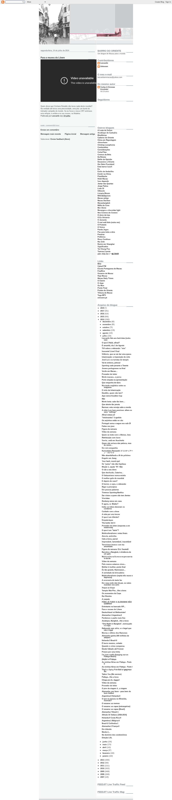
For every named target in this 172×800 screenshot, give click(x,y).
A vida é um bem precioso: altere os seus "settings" (117, 411)
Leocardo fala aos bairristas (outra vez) (116, 339)
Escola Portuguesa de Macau (110, 269)
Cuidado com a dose (110, 511)
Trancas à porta (104, 251)
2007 (102, 777)
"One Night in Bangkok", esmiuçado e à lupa (117, 625)
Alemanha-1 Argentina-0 (112, 615)
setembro (107, 330)
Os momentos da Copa (111, 593)
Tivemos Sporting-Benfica (112, 493)
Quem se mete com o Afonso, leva (116, 435)
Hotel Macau (103, 179)
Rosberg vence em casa (112, 501)
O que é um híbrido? (110, 517)
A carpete (106, 599)
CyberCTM (102, 266)
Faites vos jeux (108, 426)
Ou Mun (101, 286)
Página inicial (70, 134)
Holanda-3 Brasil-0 (109, 640)
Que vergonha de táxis (111, 383)
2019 (102, 308)
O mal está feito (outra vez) (109, 222)
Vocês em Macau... (109, 371)
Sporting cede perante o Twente (115, 366)
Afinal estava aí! (108, 415)
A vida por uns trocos (111, 514)
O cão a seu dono (109, 470)
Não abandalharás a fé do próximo (116, 455)
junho (105, 742)
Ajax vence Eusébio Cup (112, 396)
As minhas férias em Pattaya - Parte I (117, 667)
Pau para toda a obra (106, 232)
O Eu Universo (104, 218)
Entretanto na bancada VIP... (113, 607)
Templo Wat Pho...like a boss (114, 591)
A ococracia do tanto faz (112, 580)
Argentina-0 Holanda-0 (111, 696)
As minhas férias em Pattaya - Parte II (116, 663)
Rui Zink (101, 242)
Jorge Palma (103, 186)
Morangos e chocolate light (109, 210)
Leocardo (104, 63)
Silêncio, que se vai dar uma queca (116, 354)
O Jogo (101, 283)
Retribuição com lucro (111, 438)
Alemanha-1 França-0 (110, 726)
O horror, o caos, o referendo (114, 484)
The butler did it (108, 523)
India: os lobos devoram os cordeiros (113, 508)
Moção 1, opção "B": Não (112, 467)
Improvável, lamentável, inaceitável (116, 542)
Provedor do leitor (109, 374)
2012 (102, 763)
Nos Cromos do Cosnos (107, 213)
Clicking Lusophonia (106, 145)
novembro (107, 324)
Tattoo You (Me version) (111, 674)
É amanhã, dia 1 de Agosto (113, 346)
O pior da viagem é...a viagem (114, 688)
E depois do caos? (109, 481)
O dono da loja (104, 215)
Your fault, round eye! (111, 461)
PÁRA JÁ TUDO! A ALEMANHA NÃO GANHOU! (117, 603)
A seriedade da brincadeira (113, 573)
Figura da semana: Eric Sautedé (115, 549)
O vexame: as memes (111, 703)
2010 (102, 768)
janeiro (106, 756)
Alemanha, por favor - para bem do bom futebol (116, 692)
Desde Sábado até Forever (113, 649)
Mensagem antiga (87, 134)
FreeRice (101, 271)
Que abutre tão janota (111, 404)
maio (105, 745)
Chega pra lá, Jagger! (111, 680)
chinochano (102, 142)
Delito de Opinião (105, 159)
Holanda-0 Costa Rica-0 (111, 718)
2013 (102, 760)
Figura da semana (109, 429)
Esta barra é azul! (105, 167)
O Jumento (102, 220)
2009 (102, 771)
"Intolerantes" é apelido (111, 418)
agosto (106, 333)
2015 (102, 317)
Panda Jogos (103, 230)
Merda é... (106, 732)
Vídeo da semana (109, 432)
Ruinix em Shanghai (106, 244)
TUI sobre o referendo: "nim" (114, 348)
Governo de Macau (105, 273)
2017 (102, 311)
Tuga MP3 (102, 295)
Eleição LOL (107, 738)
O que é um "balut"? (110, 530)
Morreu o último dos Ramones (114, 633)
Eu (99, 169)
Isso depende (103, 181)
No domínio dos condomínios (114, 735)
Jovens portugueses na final (113, 368)
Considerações (104, 150)
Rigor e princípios (109, 487)
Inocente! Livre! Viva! (110, 351)
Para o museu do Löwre (112, 609)
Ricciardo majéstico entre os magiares (114, 386)
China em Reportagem (107, 140)
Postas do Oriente (105, 290)
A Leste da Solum (105, 130)
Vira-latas (106, 498)
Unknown (104, 66)
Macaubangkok (104, 203)
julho (105, 336)
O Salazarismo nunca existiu (114, 475)
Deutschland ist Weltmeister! (114, 612)
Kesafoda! (104, 89)
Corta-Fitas (102, 152)
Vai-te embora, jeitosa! (111, 363)
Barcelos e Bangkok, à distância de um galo (116, 553)
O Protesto (102, 225)
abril (105, 747)
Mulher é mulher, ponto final (114, 567)
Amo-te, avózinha (109, 536)
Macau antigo (103, 198)
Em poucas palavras (110, 490)
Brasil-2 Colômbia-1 (110, 723)
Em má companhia (110, 448)
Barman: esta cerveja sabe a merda (116, 407)
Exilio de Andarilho (106, 172)
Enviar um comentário (50, 130)
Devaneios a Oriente (106, 162)
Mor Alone (102, 208)
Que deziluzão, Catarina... (112, 473)
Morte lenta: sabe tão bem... (113, 402)
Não (103, 399)
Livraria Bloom (104, 193)
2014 (102, 319)
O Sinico (101, 227)
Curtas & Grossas (107, 87)
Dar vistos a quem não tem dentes (116, 495)
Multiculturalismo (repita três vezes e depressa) (117, 576)
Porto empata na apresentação (114, 380)
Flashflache (102, 176)
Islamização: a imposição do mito (116, 357)
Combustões (103, 147)
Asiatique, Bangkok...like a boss (115, 621)
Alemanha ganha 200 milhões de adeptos (115, 636)
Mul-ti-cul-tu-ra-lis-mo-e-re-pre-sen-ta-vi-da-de (117, 557)
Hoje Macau (102, 276)
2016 (102, 314)
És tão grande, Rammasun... (114, 570)
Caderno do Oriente (106, 138)
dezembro (107, 322)
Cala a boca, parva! (110, 539)
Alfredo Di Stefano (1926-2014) (114, 715)
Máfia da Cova (103, 205)
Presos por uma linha (111, 652)
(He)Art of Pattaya (109, 659)
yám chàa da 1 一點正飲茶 (108, 254)
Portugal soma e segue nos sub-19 (116, 423)
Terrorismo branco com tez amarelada (113, 545)
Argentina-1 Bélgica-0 (111, 721)
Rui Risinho (107, 596)
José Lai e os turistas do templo (115, 360)
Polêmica (101, 237)
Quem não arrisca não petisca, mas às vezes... (116, 444)
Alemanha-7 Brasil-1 (110, 712)
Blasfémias (102, 135)
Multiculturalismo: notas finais (114, 533)
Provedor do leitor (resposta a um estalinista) (116, 526)
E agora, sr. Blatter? (110, 504)
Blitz (99, 264)
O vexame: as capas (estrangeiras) (116, 706)
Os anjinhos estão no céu (112, 420)
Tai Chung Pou (104, 249)
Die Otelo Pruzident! (106, 164)
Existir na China (104, 174)
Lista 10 (101, 188)
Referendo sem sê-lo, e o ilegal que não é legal (116, 629)
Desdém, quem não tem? (112, 393)
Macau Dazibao (104, 201)
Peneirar (101, 234)
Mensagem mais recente (51, 134)
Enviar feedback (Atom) (60, 139)
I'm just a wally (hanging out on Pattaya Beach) (115, 655)
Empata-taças (107, 520)
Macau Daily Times (105, 278)
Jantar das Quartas (105, 184)
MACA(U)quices (104, 196)
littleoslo (101, 191)
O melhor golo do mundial (113, 478)
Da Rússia (102, 157)
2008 (102, 774)
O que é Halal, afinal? (111, 343)
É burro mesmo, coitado (112, 643)
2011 (102, 766)
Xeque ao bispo (108, 588)
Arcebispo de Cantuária (107, 133)
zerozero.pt (102, 298)
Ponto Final (102, 288)
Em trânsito (107, 729)
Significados (103, 247)
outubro (106, 327)
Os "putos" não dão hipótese (114, 464)
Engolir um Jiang (109, 458)
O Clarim (101, 281)
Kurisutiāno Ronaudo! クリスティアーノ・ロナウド (117, 452)
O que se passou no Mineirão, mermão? (114, 700)
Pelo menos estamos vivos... (114, 564)
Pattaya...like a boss (110, 677)
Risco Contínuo (104, 239)
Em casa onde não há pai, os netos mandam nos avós (116, 584)
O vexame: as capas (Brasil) (113, 709)
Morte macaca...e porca (111, 377)
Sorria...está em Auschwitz (113, 440)
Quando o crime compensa (113, 646)
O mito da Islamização (111, 390)
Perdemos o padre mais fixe (113, 618)
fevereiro (106, 753)
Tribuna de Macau (105, 293)
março (105, 750)
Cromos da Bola (104, 155)
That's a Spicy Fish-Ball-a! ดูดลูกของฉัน (116, 670)
